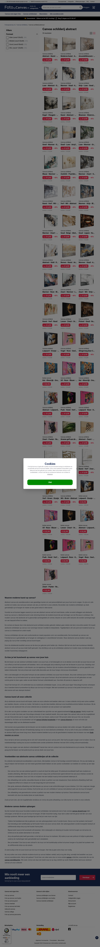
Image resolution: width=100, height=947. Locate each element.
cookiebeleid (34, 472)
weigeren (50, 474)
